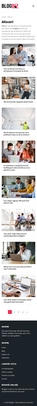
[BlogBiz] (10, 6)
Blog (3, 351)
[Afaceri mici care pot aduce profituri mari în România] (18, 253)
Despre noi (5, 354)
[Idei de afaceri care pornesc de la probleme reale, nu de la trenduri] (18, 119)
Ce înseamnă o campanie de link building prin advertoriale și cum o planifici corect (17, 168)
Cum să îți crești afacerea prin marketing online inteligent (15, 235)
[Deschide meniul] (33, 6)
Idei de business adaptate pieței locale (18, 102)
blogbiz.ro (17, 28)
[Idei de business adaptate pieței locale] (18, 88)
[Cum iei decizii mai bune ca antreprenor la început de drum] (18, 55)
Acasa (4, 347)
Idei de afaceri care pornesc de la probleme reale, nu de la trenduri (16, 134)
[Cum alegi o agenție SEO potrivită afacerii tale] (18, 187)
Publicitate (5, 358)
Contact (4, 379)
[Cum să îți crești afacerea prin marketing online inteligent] (18, 220)
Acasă (4, 17)
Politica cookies (7, 372)
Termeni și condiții (8, 375)
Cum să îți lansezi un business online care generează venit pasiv (17, 301)
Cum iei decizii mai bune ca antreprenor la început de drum (16, 70)
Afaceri (4, 26)
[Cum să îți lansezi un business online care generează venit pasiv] (18, 286)
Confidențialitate (7, 369)
